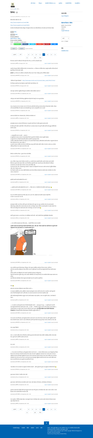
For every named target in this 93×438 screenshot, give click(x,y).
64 (51, 54)
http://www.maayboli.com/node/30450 (19, 25)
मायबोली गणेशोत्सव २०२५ (50, 3)
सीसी (41, 428)
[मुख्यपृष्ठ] (12, 5)
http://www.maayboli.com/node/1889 (19, 22)
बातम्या (37, 428)
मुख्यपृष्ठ (15, 9)
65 (55, 54)
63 (47, 54)
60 (36, 54)
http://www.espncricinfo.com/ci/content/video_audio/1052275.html (38, 81)
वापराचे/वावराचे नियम (51, 429)
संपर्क (67, 429)
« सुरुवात (14, 54)
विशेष (28, 428)
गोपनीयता (58, 429)
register (21, 48)
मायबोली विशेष (68, 3)
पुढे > (35, 58)
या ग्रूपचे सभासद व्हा (65, 31)
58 (28, 54)
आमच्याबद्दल (62, 429)
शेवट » (40, 58)
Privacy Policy (57, 434)
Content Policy (63, 434)
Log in (14, 48)
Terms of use (50, 434)
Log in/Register (65, 16)
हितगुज (40, 3)
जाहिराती (32, 428)
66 (27, 58)
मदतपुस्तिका (77, 3)
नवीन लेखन (33, 3)
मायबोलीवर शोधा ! (65, 51)
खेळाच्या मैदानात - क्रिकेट (15, 39)
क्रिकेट (15, 32)
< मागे (20, 54)
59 (32, 54)
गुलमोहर (60, 3)
